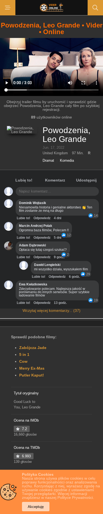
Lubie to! (23, 218)
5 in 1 (24, 354)
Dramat (48, 160)
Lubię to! (23, 180)
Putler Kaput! (31, 375)
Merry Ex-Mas (31, 368)
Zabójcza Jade (32, 347)
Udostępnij (86, 180)
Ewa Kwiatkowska (33, 284)
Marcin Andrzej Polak (35, 225)
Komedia (67, 160)
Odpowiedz (42, 218)
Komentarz (55, 180)
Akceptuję (36, 507)
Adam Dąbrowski (32, 245)
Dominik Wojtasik (32, 203)
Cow (23, 361)
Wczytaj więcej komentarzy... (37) (51, 310)
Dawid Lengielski (47, 264)
